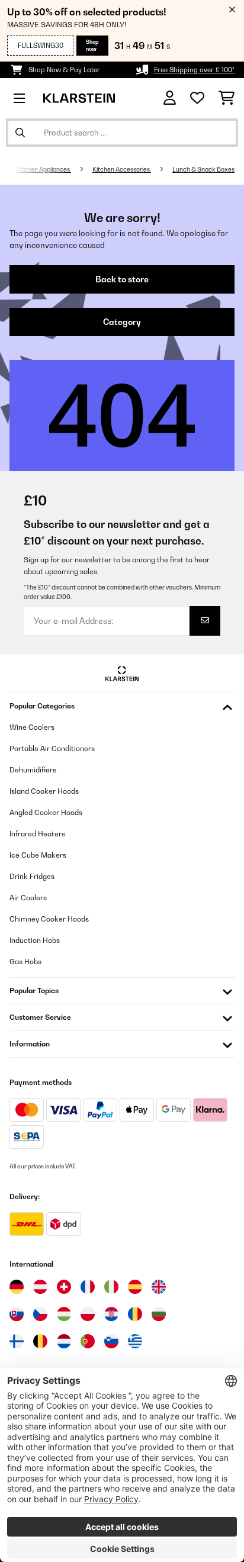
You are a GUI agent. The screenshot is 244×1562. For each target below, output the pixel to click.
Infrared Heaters (37, 833)
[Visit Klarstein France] (88, 1287)
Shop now (92, 45)
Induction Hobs (34, 940)
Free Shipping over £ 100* (194, 70)
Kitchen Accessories (121, 169)
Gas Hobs (25, 961)
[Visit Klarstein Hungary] (64, 1314)
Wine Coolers (31, 727)
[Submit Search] (20, 132)
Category (122, 322)
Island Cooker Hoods (44, 791)
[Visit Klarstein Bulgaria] (159, 1314)
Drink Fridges (31, 876)
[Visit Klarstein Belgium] (40, 1341)
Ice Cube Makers (37, 855)
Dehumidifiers (32, 769)
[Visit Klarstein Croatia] (111, 1314)
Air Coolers (28, 897)
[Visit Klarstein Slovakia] (16, 1314)
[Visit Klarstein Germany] (16, 1287)
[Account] (169, 98)
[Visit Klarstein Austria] (40, 1287)
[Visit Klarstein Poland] (88, 1314)
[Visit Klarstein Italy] (111, 1287)
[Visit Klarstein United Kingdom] (159, 1287)
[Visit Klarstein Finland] (16, 1341)
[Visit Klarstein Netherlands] (64, 1341)
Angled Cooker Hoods (45, 812)
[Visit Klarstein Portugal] (88, 1341)
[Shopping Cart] (227, 98)
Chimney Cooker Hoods (49, 918)
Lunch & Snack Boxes (203, 169)
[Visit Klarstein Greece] (135, 1342)
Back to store (122, 279)
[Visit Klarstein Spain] (135, 1287)
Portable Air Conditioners (52, 748)
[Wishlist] (197, 98)
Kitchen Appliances (43, 169)
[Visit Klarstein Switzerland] (64, 1287)
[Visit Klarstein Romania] (135, 1314)
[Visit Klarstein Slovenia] (111, 1341)
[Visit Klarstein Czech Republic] (40, 1314)
